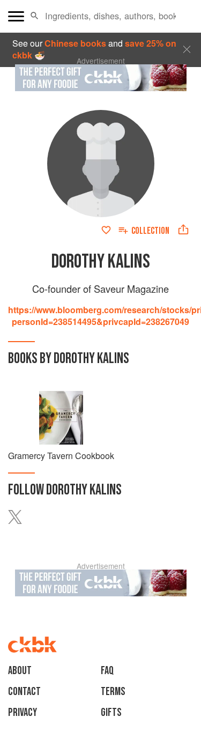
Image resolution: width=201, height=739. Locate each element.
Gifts (111, 712)
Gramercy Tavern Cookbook (61, 455)
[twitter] (21, 517)
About (20, 670)
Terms (113, 691)
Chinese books (75, 43)
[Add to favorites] (106, 230)
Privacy (22, 712)
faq (107, 670)
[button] (34, 16)
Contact (24, 691)
